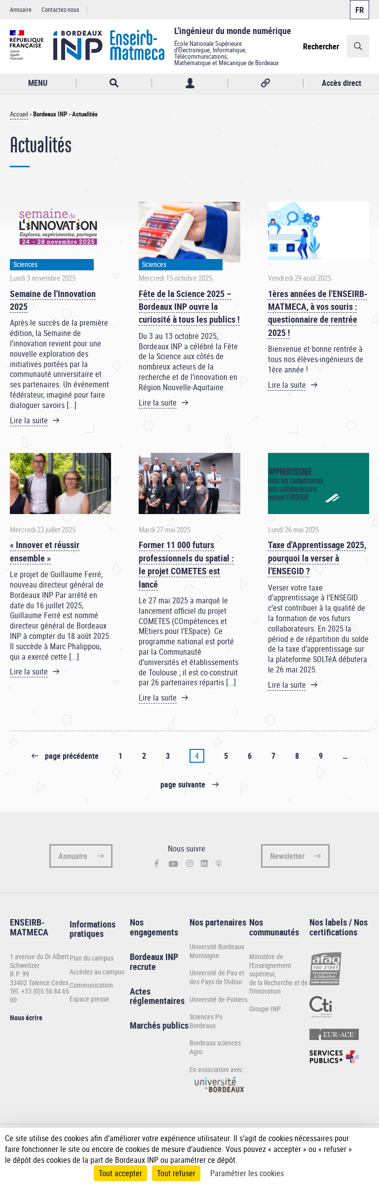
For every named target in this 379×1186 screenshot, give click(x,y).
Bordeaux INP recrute (154, 961)
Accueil (19, 114)
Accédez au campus (97, 971)
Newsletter (287, 856)
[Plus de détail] (364, 1149)
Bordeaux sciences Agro (215, 1047)
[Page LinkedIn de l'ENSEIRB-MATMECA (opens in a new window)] (204, 864)
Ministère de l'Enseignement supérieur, (270, 965)
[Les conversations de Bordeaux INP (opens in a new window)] (219, 864)
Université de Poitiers (218, 999)
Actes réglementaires (157, 996)
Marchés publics (159, 1025)
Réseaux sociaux (265, 83)
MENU (37, 82)
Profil (189, 83)
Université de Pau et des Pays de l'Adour (217, 977)
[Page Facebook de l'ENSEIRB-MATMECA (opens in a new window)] (156, 864)
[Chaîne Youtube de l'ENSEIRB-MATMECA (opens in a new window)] (173, 864)
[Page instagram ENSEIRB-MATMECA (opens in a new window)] (189, 864)
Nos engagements (154, 927)
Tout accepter (120, 1173)
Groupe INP (265, 1008)
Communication (91, 985)
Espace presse (89, 999)
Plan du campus (92, 958)
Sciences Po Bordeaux (206, 1021)
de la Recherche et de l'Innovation (278, 987)
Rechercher (321, 46)
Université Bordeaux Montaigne (217, 951)
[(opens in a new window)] (219, 1095)
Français (359, 9)
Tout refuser (176, 1173)
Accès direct (341, 82)
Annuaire (21, 9)
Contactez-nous (60, 9)
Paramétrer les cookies (247, 1173)
